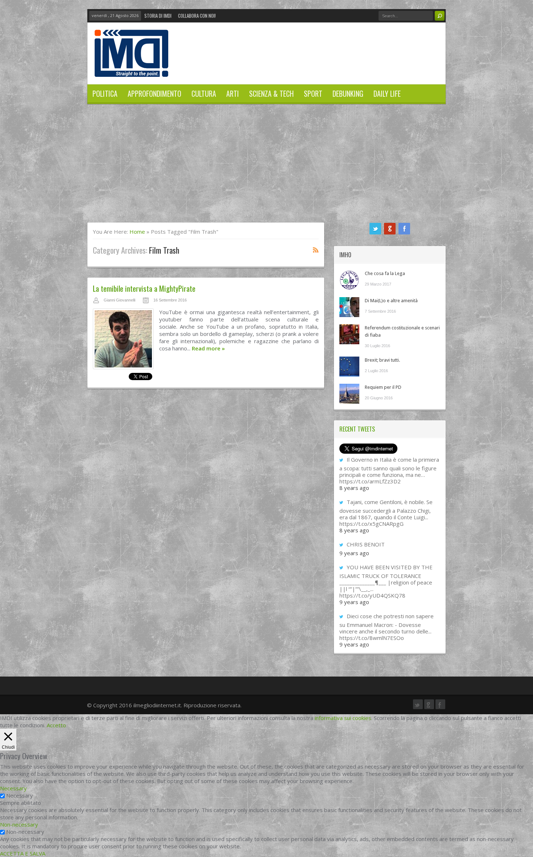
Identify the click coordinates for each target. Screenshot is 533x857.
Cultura (203, 93)
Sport (313, 93)
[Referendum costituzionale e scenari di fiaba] (349, 334)
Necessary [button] (13, 788)
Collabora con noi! (197, 15)
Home (137, 231)
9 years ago (354, 553)
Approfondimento (154, 93)
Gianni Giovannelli (119, 300)
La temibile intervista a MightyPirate (144, 288)
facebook (404, 228)
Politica (104, 93)
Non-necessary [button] (19, 824)
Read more (208, 348)
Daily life (387, 93)
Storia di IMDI (158, 15)
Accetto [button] (56, 725)
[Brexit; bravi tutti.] (349, 367)
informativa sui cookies (343, 717)
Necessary (19, 795)
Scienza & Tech (271, 93)
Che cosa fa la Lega (385, 273)
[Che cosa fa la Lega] (349, 280)
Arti (232, 93)
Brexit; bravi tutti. (382, 360)
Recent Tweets (357, 429)
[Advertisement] (266, 168)
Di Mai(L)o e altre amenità (391, 300)
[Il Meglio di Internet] (131, 69)
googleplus (390, 228)
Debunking (347, 93)
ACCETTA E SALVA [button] (22, 853)
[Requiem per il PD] (349, 394)
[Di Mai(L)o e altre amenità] (349, 307)
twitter (375, 228)
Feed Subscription (316, 250)
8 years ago (354, 487)
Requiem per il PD (383, 387)
